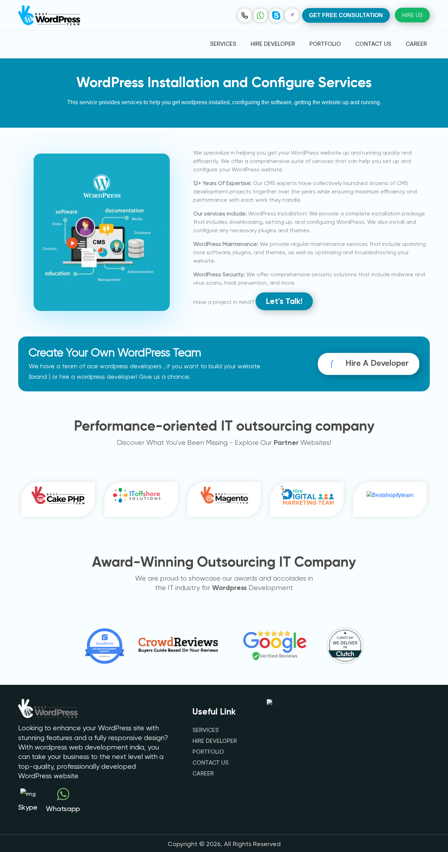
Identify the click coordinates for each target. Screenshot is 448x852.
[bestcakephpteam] (58, 499)
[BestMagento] (224, 499)
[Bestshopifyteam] (389, 499)
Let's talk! (284, 301)
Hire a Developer (376, 363)
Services (223, 43)
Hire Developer (273, 43)
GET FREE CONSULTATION (346, 15)
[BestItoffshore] (141, 499)
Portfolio (325, 43)
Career (416, 43)
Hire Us (412, 15)
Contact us (373, 43)
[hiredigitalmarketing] (307, 499)
